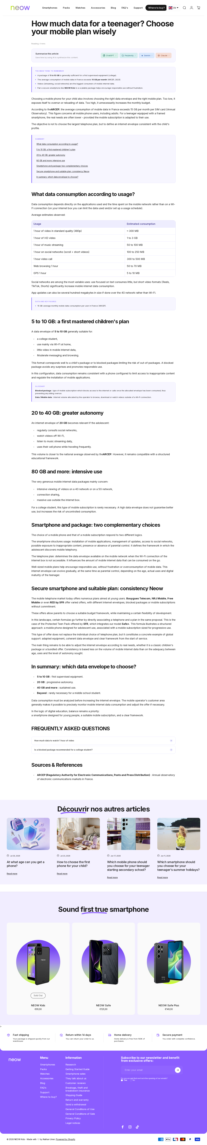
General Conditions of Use (79, 1109)
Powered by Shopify (65, 1139)
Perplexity (130, 55)
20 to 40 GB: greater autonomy (50, 155)
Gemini (148, 55)
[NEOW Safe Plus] (168, 962)
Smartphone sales (75, 1073)
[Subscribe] (178, 1070)
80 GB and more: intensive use (50, 160)
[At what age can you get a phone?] (28, 834)
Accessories (46, 1078)
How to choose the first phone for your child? (73, 864)
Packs (43, 1069)
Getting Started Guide (77, 1069)
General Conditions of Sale (80, 1113)
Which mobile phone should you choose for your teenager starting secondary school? (128, 866)
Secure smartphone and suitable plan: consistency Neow (62, 171)
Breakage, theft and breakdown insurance (77, 1089)
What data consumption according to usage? (57, 144)
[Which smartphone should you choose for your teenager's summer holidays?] (178, 834)
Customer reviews (75, 1083)
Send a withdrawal (75, 1104)
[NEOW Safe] (103, 962)
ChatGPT (111, 55)
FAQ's (43, 1087)
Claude (165, 55)
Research (70, 1064)
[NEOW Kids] (38, 962)
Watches (45, 1073)
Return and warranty (77, 1100)
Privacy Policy (73, 1118)
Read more (12, 873)
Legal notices (72, 1123)
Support (44, 1092)
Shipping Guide (73, 1095)
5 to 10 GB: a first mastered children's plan (55, 149)
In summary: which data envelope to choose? (57, 177)
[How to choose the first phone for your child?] (78, 834)
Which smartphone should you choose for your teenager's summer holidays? (178, 866)
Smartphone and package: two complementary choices (62, 166)
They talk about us (75, 1078)
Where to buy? (48, 1097)
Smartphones (47, 1064)
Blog (42, 1083)
